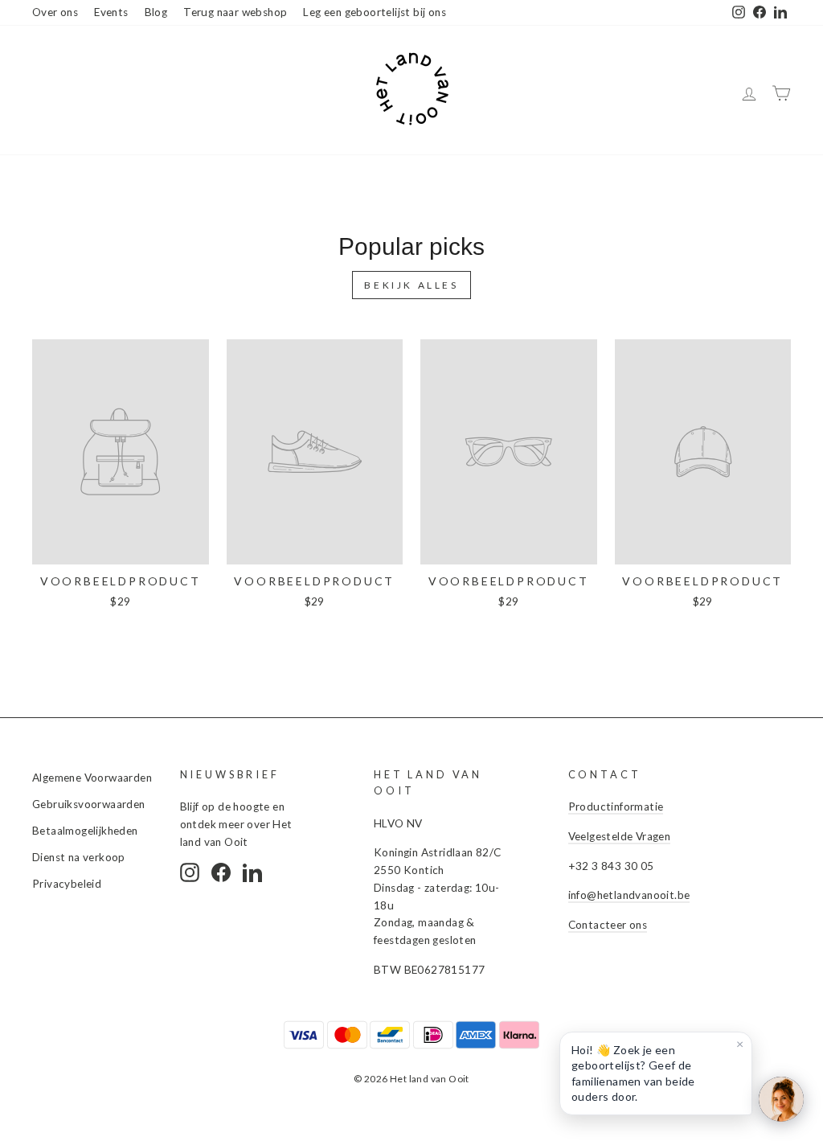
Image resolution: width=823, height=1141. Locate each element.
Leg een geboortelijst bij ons (374, 12)
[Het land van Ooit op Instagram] (189, 872)
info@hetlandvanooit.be (629, 895)
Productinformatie (616, 806)
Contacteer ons (608, 924)
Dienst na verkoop (78, 857)
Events (111, 12)
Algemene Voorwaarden (92, 777)
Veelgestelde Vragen (619, 836)
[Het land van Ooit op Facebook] (221, 872)
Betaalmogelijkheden (85, 830)
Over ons (55, 12)
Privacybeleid (66, 883)
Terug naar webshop (235, 12)
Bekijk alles (411, 285)
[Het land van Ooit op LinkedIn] (252, 872)
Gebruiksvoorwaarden (88, 804)
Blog (156, 12)
